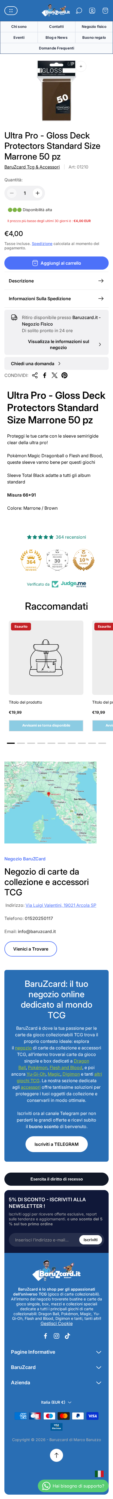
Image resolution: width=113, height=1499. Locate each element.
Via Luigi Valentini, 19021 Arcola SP (61, 905)
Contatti (56, 26)
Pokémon (37, 1067)
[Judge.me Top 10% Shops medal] (83, 560)
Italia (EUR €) (53, 1402)
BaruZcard (23, 1367)
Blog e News (56, 37)
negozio (23, 1048)
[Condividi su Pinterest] (64, 375)
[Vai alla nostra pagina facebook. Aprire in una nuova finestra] (45, 1336)
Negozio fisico (94, 26)
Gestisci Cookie (57, 1323)
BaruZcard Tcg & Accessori (32, 167)
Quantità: (13, 179)
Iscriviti (91, 1239)
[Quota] (35, 375)
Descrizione (21, 281)
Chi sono (19, 26)
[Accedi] (92, 11)
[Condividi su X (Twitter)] (54, 375)
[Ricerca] (79, 11)
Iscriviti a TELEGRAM (57, 1144)
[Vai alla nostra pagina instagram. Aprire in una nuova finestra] (56, 1336)
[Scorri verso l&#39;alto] (56, 1455)
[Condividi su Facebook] (44, 375)
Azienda (20, 1382)
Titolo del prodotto (25, 702)
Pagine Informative (33, 1352)
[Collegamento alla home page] (56, 1270)
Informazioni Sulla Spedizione (40, 298)
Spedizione (42, 243)
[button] (11, 743)
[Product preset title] (46, 658)
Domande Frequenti (56, 48)
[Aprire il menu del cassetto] (11, 10)
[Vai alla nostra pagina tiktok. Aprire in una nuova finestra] (67, 1336)
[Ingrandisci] (80, 66)
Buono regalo (94, 37)
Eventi (19, 37)
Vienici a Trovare (30, 949)
